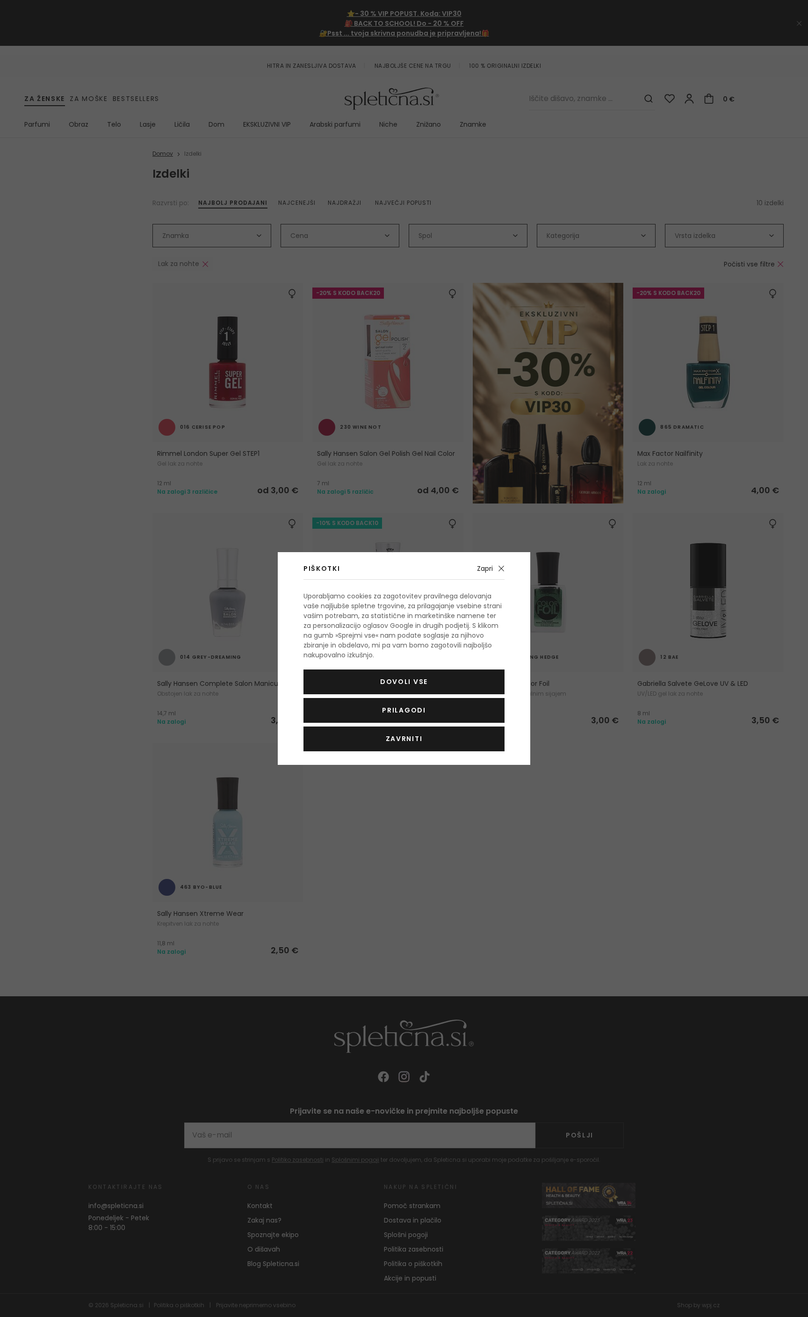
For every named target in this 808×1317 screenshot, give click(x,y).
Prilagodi (404, 710)
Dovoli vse (404, 681)
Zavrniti (404, 738)
